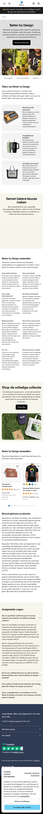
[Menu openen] (4, 3)
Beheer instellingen (22, 801)
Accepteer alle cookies (22, 807)
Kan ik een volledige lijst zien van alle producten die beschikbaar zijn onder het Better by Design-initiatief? (20, 675)
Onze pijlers (8, 78)
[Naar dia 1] (9, 505)
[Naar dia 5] (20, 505)
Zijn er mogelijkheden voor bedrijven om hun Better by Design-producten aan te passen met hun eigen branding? (21, 695)
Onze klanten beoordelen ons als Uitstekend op (20, 760)
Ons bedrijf (6, 735)
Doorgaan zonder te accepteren (31, 774)
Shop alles (22, 407)
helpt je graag (15, 721)
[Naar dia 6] (23, 505)
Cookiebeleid (24, 796)
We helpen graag (8, 729)
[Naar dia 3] (14, 505)
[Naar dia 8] (28, 505)
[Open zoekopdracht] (9, 3)
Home (4, 17)
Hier (11, 12)
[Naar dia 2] (12, 505)
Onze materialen (23, 78)
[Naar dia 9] (31, 505)
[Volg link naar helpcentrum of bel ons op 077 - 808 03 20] (33, 3)
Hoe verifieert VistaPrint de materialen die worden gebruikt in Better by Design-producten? (21, 685)
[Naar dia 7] (25, 505)
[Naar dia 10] (34, 505)
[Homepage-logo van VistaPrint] (21, 3)
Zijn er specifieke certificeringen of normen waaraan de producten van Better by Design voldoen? (19, 618)
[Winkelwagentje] (38, 3)
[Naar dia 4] (17, 505)
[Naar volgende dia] (40, 472)
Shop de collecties (21, 43)
